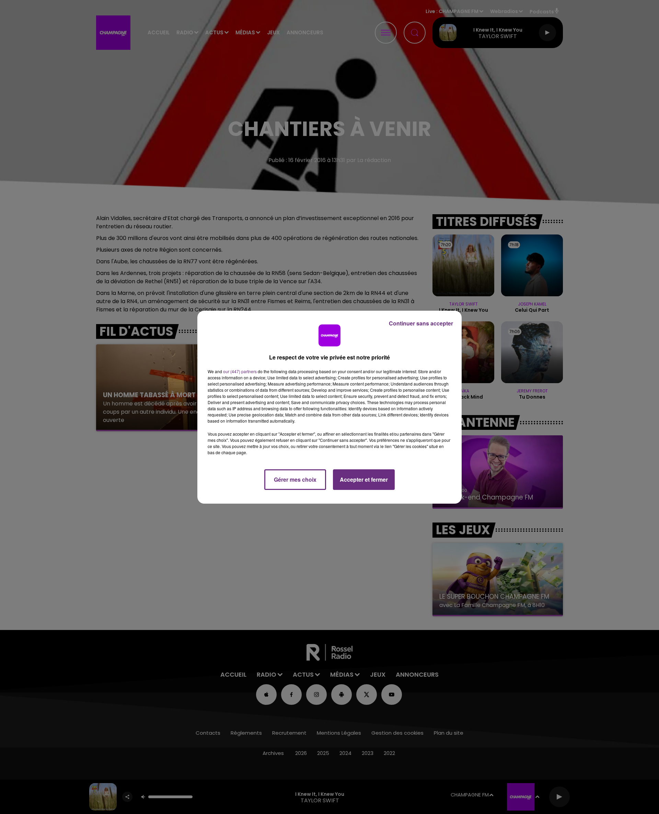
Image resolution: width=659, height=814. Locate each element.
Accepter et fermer (364, 479)
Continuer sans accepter (421, 323)
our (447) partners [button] (240, 371)
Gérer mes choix (295, 479)
